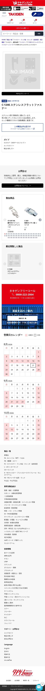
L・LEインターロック (11, 467)
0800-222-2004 (25, 294)
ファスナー (23, 42)
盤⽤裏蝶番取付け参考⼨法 (13, 606)
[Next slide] (40, 219)
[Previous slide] (4, 219)
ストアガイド (8, 633)
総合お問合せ (8, 639)
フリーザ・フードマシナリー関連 (15, 505)
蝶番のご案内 (8, 603)
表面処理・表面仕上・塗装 (13, 573)
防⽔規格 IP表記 (9, 576)
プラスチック (8, 570)
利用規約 (4, 686)
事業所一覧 (26, 680)
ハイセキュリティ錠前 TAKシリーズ (16, 531)
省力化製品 (8, 537)
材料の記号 (8, 556)
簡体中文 (7, 654)
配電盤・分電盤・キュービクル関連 (16, 520)
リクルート (36, 680)
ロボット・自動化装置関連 (13, 493)
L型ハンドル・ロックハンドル (14, 600)
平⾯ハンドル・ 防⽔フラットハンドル (17, 597)
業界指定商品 (8, 582)
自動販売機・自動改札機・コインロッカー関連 (19, 502)
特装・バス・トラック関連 (13, 511)
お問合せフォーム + (23, 185)
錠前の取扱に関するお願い (13, 585)
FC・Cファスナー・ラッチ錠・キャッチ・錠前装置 (21, 464)
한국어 (6, 651)
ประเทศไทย (8, 660)
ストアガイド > (9, 146)
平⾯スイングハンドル (11, 594)
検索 (39, 33)
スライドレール (9, 620)
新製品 (6, 455)
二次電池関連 (8, 496)
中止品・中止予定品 (10, 481)
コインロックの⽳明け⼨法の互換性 (16, 588)
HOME (4, 40)
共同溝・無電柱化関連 (11, 523)
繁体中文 (7, 657)
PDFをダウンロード (22, 94)
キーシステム (8, 591)
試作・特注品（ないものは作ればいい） (17, 528)
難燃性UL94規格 (9, 579)
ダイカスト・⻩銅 (10, 567)
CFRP (6, 562)
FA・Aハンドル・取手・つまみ (14, 458)
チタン (6, 559)
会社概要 (17, 680)
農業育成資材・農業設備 (12, 526)
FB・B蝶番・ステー (10, 461)
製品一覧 (9, 40)
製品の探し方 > (9, 149)
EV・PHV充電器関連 (10, 514)
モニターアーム (9, 543)
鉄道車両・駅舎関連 (10, 508)
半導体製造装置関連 (10, 499)
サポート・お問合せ (11, 629)
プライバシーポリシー (17, 686)
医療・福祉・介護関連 (11, 490)
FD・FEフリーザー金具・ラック (14, 478)
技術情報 (7, 549)
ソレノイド (8, 623)
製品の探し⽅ (8, 636)
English (6, 648)
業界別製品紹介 (10, 486)
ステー (6, 609)
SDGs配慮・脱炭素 (10, 534)
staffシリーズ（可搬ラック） (13, 540)
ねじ (5, 617)
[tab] (4, 233)
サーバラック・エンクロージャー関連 (16, 517)
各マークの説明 (9, 553)
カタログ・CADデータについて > (15, 143)
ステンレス (8, 565)
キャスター (8, 614)
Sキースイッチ (9, 470)
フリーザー (8, 611)
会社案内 (8, 680)
